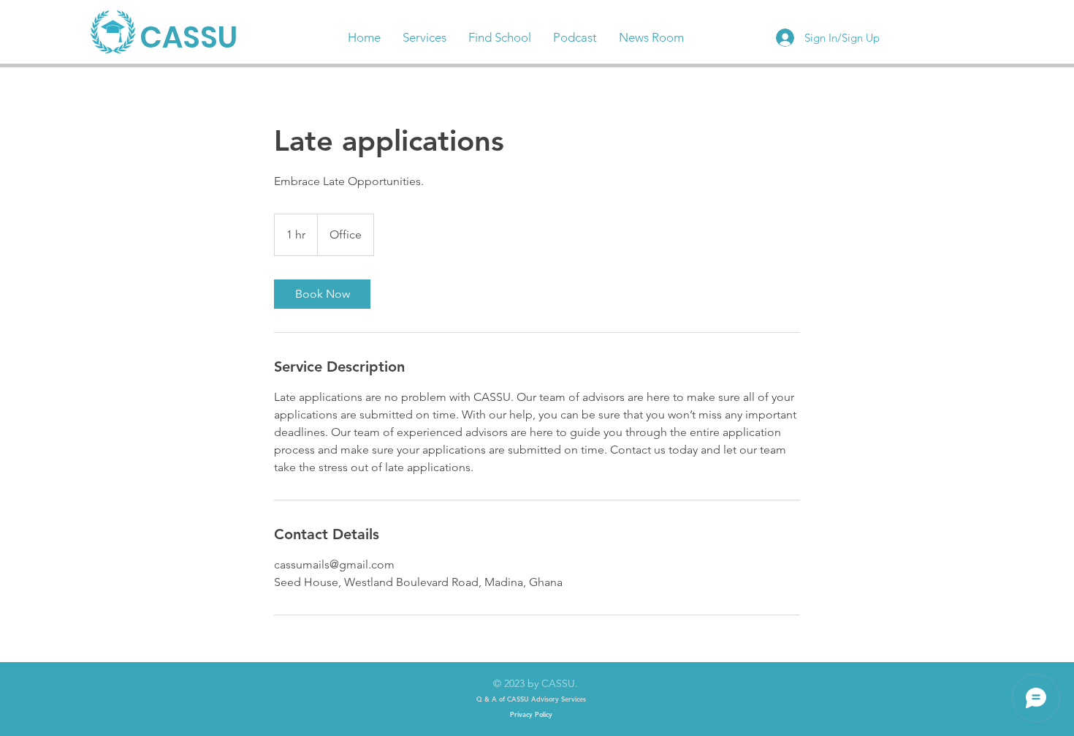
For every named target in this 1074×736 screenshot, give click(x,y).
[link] (322, 294)
